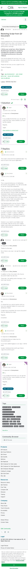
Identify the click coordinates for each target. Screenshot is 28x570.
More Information (14, 568)
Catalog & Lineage (6, 471)
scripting (21, 426)
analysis (16, 426)
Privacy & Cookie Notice (7, 548)
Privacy (3, 513)
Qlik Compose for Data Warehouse (10, 466)
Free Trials (3, 487)
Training (3, 494)
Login (20, 1)
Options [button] (25, 19)
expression (5, 421)
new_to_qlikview (5, 78)
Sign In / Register (22, 7)
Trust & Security (5, 508)
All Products (4, 449)
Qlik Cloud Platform (6, 452)
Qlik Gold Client (5, 473)
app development (9, 74)
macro (19, 424)
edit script (3, 76)
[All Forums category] (3, 440)
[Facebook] (8, 532)
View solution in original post (10, 130)
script (4, 419)
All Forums (9, 440)
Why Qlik (3, 476)
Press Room (4, 505)
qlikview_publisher (15, 419)
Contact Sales (4, 522)
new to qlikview (16, 407)
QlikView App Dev (11, 81)
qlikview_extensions (8, 426)
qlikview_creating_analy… (9, 416)
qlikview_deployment (8, 414)
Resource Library (5, 482)
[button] (26, 29)
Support (3, 496)
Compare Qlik (4, 489)
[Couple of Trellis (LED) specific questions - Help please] (25, 99)
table (18, 421)
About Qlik (3, 503)
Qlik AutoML (4, 457)
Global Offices (5, 520)
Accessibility (4, 510)
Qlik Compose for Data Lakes (9, 464)
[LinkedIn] (5, 532)
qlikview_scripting (7, 409)
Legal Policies (4, 545)
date (11, 421)
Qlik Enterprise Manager (7, 468)
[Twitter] (2, 532)
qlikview (19, 416)
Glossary (3, 492)
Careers (3, 515)
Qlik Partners (4, 485)
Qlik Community (6, 528)
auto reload (19, 74)
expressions (13, 424)
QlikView (3, 19)
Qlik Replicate (4, 461)
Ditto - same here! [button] (6, 87)
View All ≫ (5, 430)
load (15, 421)
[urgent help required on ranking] (22, 99)
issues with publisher (13, 76)
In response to (10, 113)
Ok (14, 565)
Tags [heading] (4, 403)
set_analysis (6, 424)
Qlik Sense (3, 454)
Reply (22, 94)
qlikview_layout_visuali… (8, 412)
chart (8, 419)
